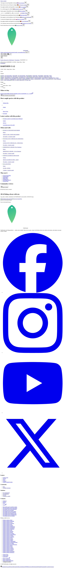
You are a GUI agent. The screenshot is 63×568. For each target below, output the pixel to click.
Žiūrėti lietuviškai (23, 15)
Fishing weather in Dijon (8, 537)
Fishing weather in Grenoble (8, 536)
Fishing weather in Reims (8, 532)
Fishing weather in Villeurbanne (9, 541)
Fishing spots (3, 52)
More (27, 52)
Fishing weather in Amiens (8, 547)
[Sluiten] (32, 17)
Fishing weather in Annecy (8, 550)
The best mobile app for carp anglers (10, 508)
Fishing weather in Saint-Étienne (9, 534)
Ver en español (22, 7)
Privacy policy (6, 558)
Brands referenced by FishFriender (7, 60)
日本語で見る (23, 13)
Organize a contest (6, 496)
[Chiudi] (26, 11)
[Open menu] (1, 57)
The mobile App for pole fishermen (10, 509)
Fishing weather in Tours (8, 546)
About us (5, 500)
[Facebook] (33, 292)
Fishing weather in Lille (7, 530)
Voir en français (20, 2)
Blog (22, 52)
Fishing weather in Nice (7, 524)
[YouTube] (33, 412)
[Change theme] (5, 54)
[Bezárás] (24, 9)
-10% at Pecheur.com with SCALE (8, 95)
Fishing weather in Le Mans (8, 543)
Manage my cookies (7, 561)
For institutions (6, 493)
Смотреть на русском (26, 23)
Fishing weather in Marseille (8, 521)
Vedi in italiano (21, 11)
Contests (12, 52)
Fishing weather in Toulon (8, 535)
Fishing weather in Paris (7, 520)
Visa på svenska (18, 25)
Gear (7, 52)
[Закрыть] (32, 23)
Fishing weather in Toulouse (8, 523)
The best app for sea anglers (8, 510)
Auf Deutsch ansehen (22, 5)
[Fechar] (29, 21)
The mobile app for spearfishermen (9, 514)
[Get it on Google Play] (17, 198)
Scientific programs (17, 52)
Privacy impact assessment (8, 560)
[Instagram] (33, 352)
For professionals (6, 492)
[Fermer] (25, 3)
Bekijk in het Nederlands (25, 17)
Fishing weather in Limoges (8, 549)
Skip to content (3, 1)
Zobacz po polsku (20, 19)
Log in (2, 55)
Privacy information (7, 559)
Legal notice (5, 556)
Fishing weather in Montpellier (9, 526)
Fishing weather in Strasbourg (9, 527)
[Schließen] (28, 5)
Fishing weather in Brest (7, 545)
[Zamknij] (25, 19)
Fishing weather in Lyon (7, 522)
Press (4, 503)
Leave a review (5, 187)
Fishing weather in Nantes (8, 525)
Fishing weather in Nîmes (8, 540)
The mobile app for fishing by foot (9, 513)
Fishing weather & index (8, 482)
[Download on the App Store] (6, 198)
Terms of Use (5, 554)
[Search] (1, 54)
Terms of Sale (5, 555)
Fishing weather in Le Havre (8, 533)
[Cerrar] (27, 7)
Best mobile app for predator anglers (10, 506)
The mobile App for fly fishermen (9, 512)
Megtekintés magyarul (18, 9)
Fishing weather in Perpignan (8, 551)
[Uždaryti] (28, 15)
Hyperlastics (17, 60)
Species (9, 52)
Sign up (5, 55)
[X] (33, 472)
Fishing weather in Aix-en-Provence (10, 544)
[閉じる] (28, 13)
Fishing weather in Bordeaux (8, 529)
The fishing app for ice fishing (9, 515)
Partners (4, 502)
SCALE (4, 495)
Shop (24, 52)
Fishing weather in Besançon (8, 552)
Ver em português (24, 21)
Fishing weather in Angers (8, 539)
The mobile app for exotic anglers (9, 511)
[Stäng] (23, 25)
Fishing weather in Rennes (8, 531)
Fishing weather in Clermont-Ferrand (10, 542)
